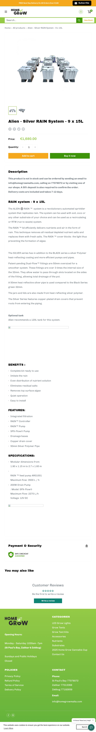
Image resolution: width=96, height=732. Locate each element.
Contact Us (58, 654)
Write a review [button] (48, 601)
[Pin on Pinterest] (14, 129)
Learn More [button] (8, 728)
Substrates (58, 645)
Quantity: (13, 147)
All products (19, 28)
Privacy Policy (12, 676)
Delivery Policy (13, 689)
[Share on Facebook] (10, 129)
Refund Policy (12, 680)
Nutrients (57, 641)
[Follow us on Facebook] (7, 715)
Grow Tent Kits (60, 632)
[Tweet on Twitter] (18, 129)
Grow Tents (58, 627)
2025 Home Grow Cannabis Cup (69, 649)
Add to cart (28, 155)
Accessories (59, 636)
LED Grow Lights (61, 623)
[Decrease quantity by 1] (22, 147)
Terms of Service (14, 685)
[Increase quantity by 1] (35, 147)
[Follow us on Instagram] (12, 715)
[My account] (81, 12)
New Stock (88, 20)
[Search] (79, 20)
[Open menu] (6, 12)
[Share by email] (23, 129)
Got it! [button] (84, 727)
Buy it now (70, 155)
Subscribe (83, 3)
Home (8, 28)
